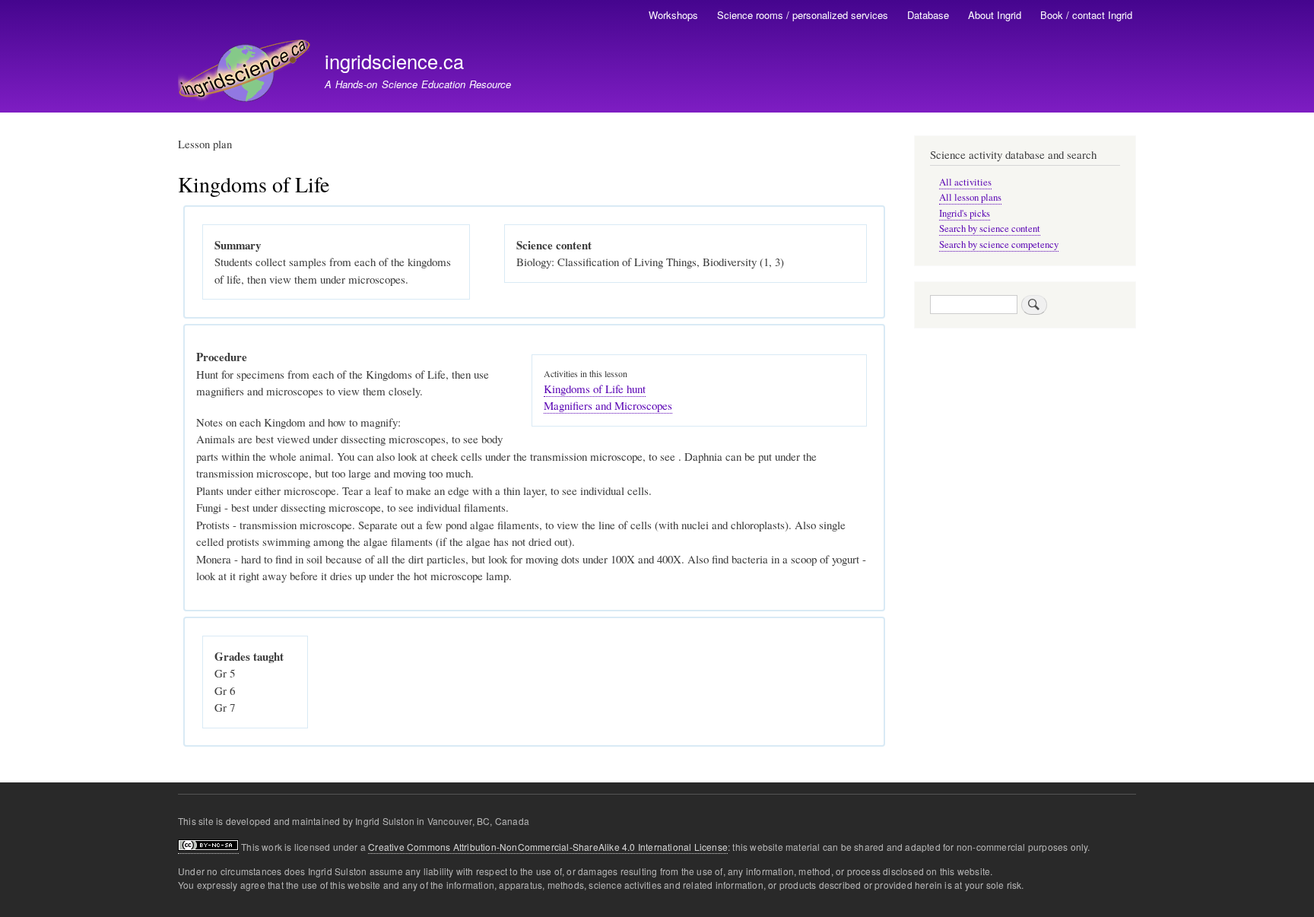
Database (928, 15)
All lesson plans (970, 197)
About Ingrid (994, 15)
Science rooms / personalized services (802, 15)
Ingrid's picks (964, 213)
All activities (965, 182)
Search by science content (989, 228)
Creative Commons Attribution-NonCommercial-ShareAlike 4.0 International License (548, 846)
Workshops (673, 15)
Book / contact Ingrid (1086, 15)
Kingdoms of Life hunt (595, 388)
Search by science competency (998, 244)
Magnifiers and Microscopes (608, 405)
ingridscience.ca (394, 61)
